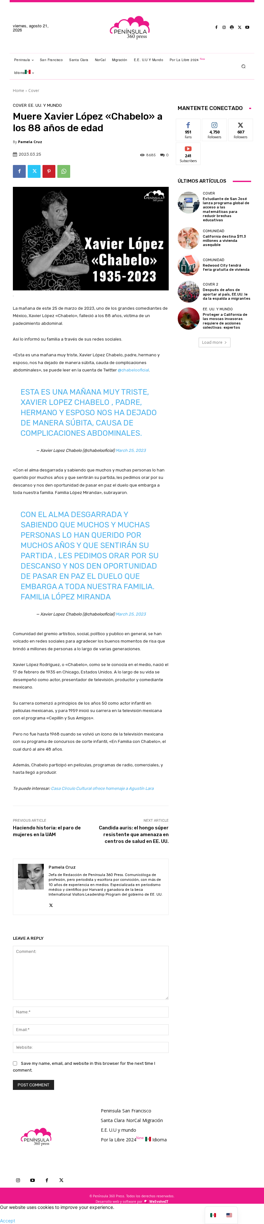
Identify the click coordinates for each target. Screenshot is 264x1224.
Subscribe (188, 147)
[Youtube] (247, 28)
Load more (212, 342)
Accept (7, 1220)
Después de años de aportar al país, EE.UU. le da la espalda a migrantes (226, 294)
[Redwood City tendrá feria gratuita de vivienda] (189, 265)
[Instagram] (224, 28)
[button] (243, 66)
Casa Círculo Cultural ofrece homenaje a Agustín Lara (102, 788)
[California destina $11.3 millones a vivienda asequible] (189, 238)
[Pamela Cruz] (31, 887)
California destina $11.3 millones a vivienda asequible (224, 240)
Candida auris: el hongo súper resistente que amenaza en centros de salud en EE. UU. (134, 834)
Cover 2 (210, 284)
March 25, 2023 (131, 450)
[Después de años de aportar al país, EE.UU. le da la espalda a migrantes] (189, 292)
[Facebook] (216, 28)
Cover (33, 90)
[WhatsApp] (63, 171)
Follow (214, 123)
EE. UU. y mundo (45, 105)
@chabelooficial (133, 370)
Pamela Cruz (30, 141)
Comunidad (213, 231)
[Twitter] (239, 28)
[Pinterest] (48, 171)
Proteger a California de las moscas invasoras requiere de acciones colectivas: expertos (225, 321)
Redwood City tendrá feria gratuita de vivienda (226, 267)
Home (18, 90)
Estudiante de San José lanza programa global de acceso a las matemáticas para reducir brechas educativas (226, 209)
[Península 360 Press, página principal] (130, 28)
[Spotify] (232, 28)
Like (188, 123)
